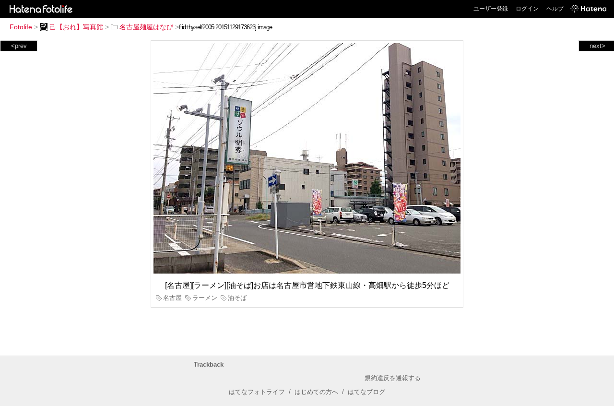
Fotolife (21, 27)
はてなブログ (366, 391)
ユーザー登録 (490, 8)
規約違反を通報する (393, 378)
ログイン (527, 8)
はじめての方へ (316, 391)
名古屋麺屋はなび (146, 27)
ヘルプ (555, 8)
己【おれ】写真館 (76, 27)
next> (597, 45)
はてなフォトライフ (257, 391)
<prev (19, 45)
